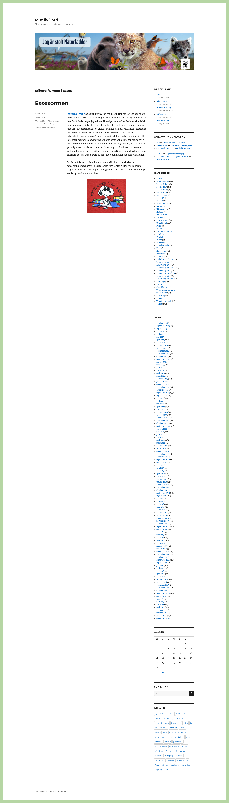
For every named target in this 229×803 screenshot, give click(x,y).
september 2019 (163, 459)
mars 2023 (160, 409)
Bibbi (178, 714)
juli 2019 (160, 465)
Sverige (170, 760)
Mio (188, 737)
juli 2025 (160, 331)
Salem (168, 751)
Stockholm (160, 760)
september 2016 (163, 560)
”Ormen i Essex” (76, 114)
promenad (178, 742)
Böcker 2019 (161, 192)
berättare (170, 714)
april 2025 (160, 340)
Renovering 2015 (163, 262)
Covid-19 (160, 198)
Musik (159, 248)
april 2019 (160, 473)
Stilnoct (179, 756)
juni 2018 (160, 501)
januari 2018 (161, 515)
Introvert (160, 217)
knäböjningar (161, 728)
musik (168, 742)
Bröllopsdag (161, 114)
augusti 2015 (161, 596)
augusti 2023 (161, 395)
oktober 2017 (161, 524)
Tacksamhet (161, 293)
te (187, 760)
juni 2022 (160, 434)
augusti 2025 (161, 329)
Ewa (158, 143)
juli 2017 (159, 532)
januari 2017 (161, 549)
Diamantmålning (163, 108)
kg (191, 723)
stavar (182, 751)
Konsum (173, 728)
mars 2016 (160, 577)
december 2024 (162, 351)
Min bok (159, 237)
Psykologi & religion (164, 259)
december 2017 (162, 518)
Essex (51, 121)
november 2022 (163, 420)
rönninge (159, 751)
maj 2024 (160, 370)
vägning (158, 769)
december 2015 (162, 585)
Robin (184, 746)
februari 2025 (162, 345)
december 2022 (162, 418)
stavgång (169, 756)
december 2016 (162, 551)
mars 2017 (160, 543)
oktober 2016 (162, 557)
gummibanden (162, 723)
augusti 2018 (161, 496)
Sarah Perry (49, 124)
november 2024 (163, 354)
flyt (172, 718)
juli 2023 (160, 398)
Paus (158, 95)
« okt (162, 672)
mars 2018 (160, 510)
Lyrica (182, 728)
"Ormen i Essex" (42, 121)
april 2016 (160, 574)
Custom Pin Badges (164, 148)
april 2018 (160, 507)
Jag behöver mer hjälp (175, 154)
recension (39, 124)
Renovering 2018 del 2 (165, 273)
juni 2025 (160, 334)
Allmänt (159, 178)
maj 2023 (160, 404)
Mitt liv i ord (46, 20)
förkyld (180, 718)
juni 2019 (160, 468)
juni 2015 (160, 602)
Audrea (159, 154)
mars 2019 (160, 476)
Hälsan (159, 206)
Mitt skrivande (162, 245)
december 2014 (162, 618)
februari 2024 (162, 379)
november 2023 (162, 387)
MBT (157, 737)
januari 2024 (161, 381)
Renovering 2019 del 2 (165, 279)
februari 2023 (162, 412)
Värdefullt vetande (164, 301)
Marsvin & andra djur (165, 231)
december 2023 (162, 384)
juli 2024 (160, 365)
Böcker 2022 (161, 195)
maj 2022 (160, 437)
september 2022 (163, 426)
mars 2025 (160, 342)
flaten (166, 718)
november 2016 (162, 554)
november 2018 (162, 487)
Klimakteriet (161, 223)
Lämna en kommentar (45, 127)
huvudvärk (176, 723)
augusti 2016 (161, 563)
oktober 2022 (162, 423)
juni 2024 (160, 368)
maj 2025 (160, 337)
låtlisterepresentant (177, 732)
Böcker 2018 (40, 117)
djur (185, 714)
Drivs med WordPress (57, 791)
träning (165, 765)
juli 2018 (159, 499)
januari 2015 (161, 616)
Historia (159, 212)
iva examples (161, 145)
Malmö (159, 229)
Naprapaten (161, 251)
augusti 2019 (161, 462)
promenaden (161, 746)
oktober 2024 (162, 356)
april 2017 (160, 540)
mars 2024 (160, 376)
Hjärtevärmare (162, 101)
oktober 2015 (161, 590)
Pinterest (160, 256)
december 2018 (162, 485)
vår (166, 769)
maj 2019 (160, 471)
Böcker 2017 (161, 187)
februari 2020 (162, 446)
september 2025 (163, 326)
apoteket (159, 714)
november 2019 (162, 454)
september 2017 (163, 526)
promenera (174, 746)
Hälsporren (161, 209)
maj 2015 (160, 604)
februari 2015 (162, 613)
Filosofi (159, 201)
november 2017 (162, 521)
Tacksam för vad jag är (165, 290)
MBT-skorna (167, 737)
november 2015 (162, 588)
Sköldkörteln (161, 287)
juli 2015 (159, 599)
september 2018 (163, 493)
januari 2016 (161, 582)
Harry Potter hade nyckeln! (174, 143)
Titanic (159, 298)
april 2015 (160, 607)
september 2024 (163, 359)
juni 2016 (160, 568)
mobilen (159, 742)
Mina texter (161, 243)
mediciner (179, 737)
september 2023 (163, 393)
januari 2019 (161, 482)
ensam (158, 718)
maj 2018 (160, 504)
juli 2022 (160, 432)
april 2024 (160, 373)
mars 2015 (160, 610)
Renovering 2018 (163, 270)
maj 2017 (160, 538)
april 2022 (160, 440)
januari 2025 (161, 348)
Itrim (185, 723)
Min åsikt (160, 234)
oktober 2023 (162, 390)
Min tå (159, 240)
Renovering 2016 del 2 (165, 268)
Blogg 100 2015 (162, 181)
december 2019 (162, 451)
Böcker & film (162, 184)
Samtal (159, 284)
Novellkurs (161, 254)
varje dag (186, 765)
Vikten (159, 304)
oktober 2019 (162, 457)
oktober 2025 (162, 323)
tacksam (180, 760)
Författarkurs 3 (162, 204)
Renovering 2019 (163, 276)
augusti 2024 (161, 362)
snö (175, 751)
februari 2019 (162, 479)
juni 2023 (160, 401)
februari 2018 (162, 512)
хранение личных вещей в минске (172, 157)
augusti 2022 (161, 429)
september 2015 (163, 593)
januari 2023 (161, 415)
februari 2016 (162, 579)
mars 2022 (160, 443)
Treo (157, 765)
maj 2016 (160, 571)
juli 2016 (160, 565)
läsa (56, 121)
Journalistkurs (162, 220)
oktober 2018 (161, 490)
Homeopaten (161, 215)
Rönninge (160, 282)
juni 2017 (160, 535)
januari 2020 (161, 448)
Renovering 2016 (163, 265)
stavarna (159, 756)
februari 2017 (162, 546)
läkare (158, 732)
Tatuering (160, 295)
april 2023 (160, 407)
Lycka (158, 226)
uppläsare (175, 765)
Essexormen (52, 103)
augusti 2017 (161, 529)
